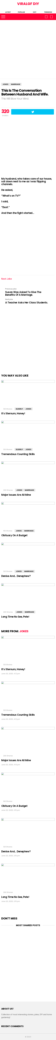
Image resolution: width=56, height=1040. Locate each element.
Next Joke (7, 278)
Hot (34, 12)
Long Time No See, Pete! (15, 616)
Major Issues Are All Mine (16, 495)
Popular (21, 12)
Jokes (28, 409)
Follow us (46, 16)
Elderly (19, 409)
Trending (48, 12)
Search (51, 16)
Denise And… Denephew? (16, 576)
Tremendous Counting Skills (18, 454)
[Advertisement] (28, 49)
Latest (8, 12)
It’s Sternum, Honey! (13, 413)
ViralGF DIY (28, 3)
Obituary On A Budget (14, 535)
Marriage (29, 490)
